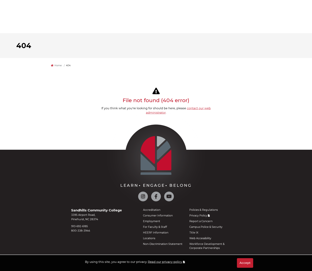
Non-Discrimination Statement (162, 244)
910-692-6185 (79, 226)
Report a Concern (201, 221)
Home (58, 65)
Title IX (193, 232)
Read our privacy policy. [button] (165, 262)
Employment (151, 221)
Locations (149, 238)
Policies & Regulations (203, 209)
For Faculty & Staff (155, 226)
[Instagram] (143, 197)
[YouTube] (169, 197)
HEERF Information (155, 232)
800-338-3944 (80, 230)
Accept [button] (245, 263)
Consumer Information (158, 215)
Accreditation (151, 209)
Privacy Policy (198, 215)
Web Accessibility (200, 238)
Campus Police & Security (205, 226)
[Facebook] (156, 197)
